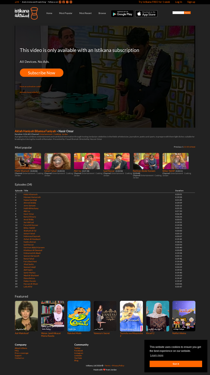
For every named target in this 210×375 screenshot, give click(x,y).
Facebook (78, 350)
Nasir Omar (29, 214)
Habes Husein (30, 281)
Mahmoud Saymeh (32, 236)
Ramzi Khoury (30, 216)
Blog (76, 360)
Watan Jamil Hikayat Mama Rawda (51, 334)
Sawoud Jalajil (30, 267)
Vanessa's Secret (102, 333)
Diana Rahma (29, 278)
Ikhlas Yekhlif (168, 171)
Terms (108, 365)
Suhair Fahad (50, 171)
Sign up (191, 1)
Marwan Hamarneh (32, 197)
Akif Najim (28, 270)
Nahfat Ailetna (179, 333)
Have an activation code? (30, 86)
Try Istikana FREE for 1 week (154, 1)
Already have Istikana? (29, 92)
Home (49, 13)
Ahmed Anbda (30, 202)
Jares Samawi (29, 205)
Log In (178, 1)
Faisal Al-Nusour (31, 225)
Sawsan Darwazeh (31, 256)
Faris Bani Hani (30, 261)
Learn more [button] (156, 355)
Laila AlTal (28, 286)
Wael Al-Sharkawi (31, 275)
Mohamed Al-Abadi (32, 253)
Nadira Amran (30, 242)
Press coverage (21, 353)
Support (18, 355)
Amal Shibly (29, 219)
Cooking (57, 134)
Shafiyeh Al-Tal (30, 230)
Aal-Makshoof (22, 333)
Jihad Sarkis (29, 264)
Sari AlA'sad (29, 222)
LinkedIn (78, 355)
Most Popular (65, 13)
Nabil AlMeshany (31, 208)
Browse (102, 13)
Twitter (77, 348)
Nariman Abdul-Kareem (144, 171)
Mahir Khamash (22, 171)
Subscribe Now (41, 72)
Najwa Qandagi (30, 200)
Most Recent (85, 13)
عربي (17, 1)
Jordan (65, 134)
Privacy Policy (118, 365)
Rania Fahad (29, 258)
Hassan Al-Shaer (31, 284)
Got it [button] (176, 363)
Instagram (78, 353)
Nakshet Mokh (74, 333)
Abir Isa (78, 171)
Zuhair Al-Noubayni (32, 239)
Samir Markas (30, 272)
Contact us (19, 358)
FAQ (17, 350)
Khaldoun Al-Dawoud (33, 250)
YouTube (78, 358)
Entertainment (46, 134)
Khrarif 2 (150, 333)
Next (193, 147)
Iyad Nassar (109, 171)
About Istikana (21, 348)
